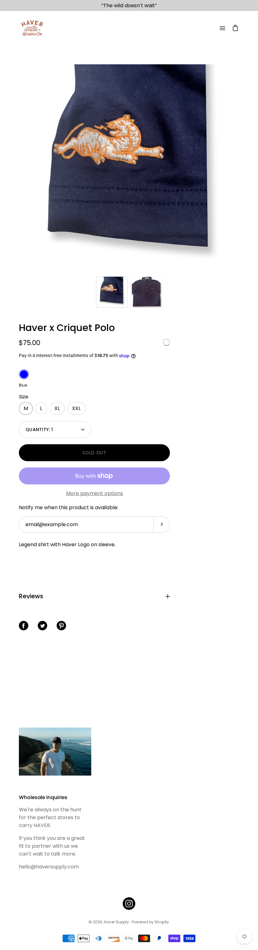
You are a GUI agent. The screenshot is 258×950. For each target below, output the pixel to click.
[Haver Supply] (31, 28)
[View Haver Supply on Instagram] (129, 903)
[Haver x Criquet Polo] (111, 292)
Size (23, 396)
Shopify (161, 922)
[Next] (239, 168)
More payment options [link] (94, 493)
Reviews (31, 596)
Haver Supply (117, 922)
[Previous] (18, 168)
